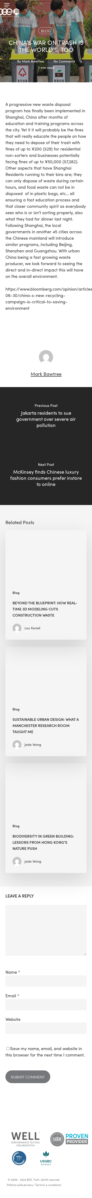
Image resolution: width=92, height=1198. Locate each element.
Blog (46, 30)
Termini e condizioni (48, 1185)
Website (13, 1019)
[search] (83, 5)
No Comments (64, 61)
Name (12, 972)
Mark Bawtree (33, 61)
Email (12, 995)
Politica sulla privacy (20, 1185)
